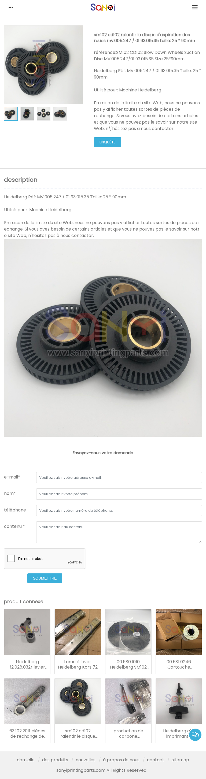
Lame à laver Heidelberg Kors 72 (78, 664)
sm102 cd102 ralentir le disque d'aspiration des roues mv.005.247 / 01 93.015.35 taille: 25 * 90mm (77, 733)
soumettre (45, 578)
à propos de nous (121, 760)
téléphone (15, 510)
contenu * (14, 526)
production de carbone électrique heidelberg (128, 733)
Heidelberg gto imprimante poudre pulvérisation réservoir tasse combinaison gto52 (179, 733)
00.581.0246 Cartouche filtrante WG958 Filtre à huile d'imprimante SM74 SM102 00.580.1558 (179, 664)
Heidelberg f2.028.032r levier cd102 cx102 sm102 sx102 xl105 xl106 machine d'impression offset (27, 664)
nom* (10, 493)
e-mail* (12, 477)
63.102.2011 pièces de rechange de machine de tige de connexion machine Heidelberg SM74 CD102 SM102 (27, 733)
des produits (55, 760)
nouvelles (85, 760)
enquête (108, 142)
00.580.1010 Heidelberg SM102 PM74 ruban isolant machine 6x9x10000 (128, 664)
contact (155, 760)
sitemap (180, 760)
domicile (26, 760)
